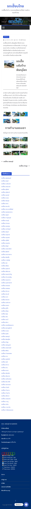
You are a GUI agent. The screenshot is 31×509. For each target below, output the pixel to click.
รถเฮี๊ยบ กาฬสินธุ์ (5, 260)
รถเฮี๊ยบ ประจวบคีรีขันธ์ (7, 209)
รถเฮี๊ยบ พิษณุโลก (5, 339)
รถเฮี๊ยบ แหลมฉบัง (6, 398)
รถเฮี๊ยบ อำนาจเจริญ (6, 277)
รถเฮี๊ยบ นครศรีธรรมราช (7, 325)
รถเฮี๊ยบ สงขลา (5, 305)
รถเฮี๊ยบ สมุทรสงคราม (6, 212)
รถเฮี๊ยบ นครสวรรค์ (6, 348)
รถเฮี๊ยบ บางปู (4, 401)
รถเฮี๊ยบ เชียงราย (5, 376)
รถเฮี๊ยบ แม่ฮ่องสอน (6, 379)
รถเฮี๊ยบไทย (15, 6)
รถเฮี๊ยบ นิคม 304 (5, 381)
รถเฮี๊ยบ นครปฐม (5, 226)
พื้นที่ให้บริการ (6, 36)
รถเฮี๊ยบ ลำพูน (23, 166)
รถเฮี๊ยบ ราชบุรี (5, 220)
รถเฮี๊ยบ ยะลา (4, 297)
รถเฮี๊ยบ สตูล (4, 314)
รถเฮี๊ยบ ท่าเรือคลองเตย (7, 410)
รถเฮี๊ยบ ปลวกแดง (6, 384)
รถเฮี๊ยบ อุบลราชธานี (6, 283)
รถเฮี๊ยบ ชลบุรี (4, 181)
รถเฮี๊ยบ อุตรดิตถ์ (5, 359)
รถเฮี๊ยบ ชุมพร (4, 333)
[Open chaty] (26, 504)
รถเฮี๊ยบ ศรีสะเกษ (5, 271)
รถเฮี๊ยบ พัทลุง (5, 311)
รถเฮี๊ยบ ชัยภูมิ (4, 246)
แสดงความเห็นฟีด (6, 487)
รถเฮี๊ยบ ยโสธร (5, 266)
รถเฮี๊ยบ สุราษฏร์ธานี (6, 328)
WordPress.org (5, 490)
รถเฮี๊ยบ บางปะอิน (5, 407)
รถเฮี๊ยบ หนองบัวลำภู (6, 274)
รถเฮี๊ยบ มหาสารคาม (6, 254)
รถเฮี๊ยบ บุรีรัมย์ (5, 240)
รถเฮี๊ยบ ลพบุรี (5, 232)
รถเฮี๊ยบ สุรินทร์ (5, 251)
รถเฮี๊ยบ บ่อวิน (4, 404)
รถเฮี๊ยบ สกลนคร (5, 285)
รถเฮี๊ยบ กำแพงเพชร (6, 353)
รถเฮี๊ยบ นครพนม (5, 288)
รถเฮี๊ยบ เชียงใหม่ (5, 373)
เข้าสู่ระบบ (4, 479)
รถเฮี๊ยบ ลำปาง (5, 365)
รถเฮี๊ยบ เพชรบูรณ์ (6, 345)
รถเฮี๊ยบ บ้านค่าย (5, 393)
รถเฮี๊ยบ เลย (4, 263)
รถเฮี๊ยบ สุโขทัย (5, 189)
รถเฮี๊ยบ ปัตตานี (5, 299)
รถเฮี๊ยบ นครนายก (5, 186)
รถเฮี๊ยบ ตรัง (4, 316)
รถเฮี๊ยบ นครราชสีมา (6, 249)
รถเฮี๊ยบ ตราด (4, 203)
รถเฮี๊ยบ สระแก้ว (5, 206)
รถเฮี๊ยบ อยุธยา (5, 215)
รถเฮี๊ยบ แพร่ (4, 362)
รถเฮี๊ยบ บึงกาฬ (5, 291)
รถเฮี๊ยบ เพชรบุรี (8, 161)
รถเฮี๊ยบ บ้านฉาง (5, 390)
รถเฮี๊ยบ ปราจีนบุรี (5, 229)
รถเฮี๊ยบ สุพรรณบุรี (6, 178)
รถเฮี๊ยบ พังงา (4, 322)
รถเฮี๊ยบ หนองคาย (5, 280)
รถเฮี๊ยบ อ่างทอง (5, 223)
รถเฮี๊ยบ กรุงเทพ (5, 237)
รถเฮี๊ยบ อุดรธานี (5, 268)
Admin (16, 40)
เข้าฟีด (3, 483)
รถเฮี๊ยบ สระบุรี (5, 294)
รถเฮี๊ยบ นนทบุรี (5, 195)
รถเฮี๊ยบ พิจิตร (5, 350)
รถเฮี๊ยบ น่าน (4, 367)
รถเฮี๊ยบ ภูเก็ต (4, 308)
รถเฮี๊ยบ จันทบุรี (5, 200)
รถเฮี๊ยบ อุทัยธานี (5, 192)
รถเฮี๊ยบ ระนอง (5, 331)
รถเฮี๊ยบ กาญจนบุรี (6, 217)
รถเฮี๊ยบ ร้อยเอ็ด (5, 257)
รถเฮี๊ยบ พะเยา (5, 370)
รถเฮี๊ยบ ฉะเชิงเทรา (6, 184)
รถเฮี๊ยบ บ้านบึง (5, 387)
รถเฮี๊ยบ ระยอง (5, 198)
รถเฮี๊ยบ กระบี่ (4, 319)
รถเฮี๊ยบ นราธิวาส (5, 302)
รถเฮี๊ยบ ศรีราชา (5, 396)
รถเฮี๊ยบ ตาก (4, 356)
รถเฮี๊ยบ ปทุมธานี (5, 234)
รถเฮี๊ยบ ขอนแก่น (5, 243)
